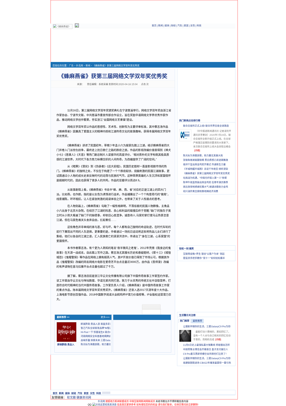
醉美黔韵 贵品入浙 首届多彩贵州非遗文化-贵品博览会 (108, 324)
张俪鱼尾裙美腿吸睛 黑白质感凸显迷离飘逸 (205, 160)
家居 (186, 25)
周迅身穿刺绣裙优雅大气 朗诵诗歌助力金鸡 (205, 187)
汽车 (179, 25)
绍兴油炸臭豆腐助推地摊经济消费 (200, 191)
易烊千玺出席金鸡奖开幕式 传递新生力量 (204, 164)
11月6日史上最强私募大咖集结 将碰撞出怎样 (206, 345)
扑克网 (79, 65)
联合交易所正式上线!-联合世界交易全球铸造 (206, 126)
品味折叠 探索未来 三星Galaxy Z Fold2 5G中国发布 (107, 340)
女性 (192, 25)
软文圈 (71, 397)
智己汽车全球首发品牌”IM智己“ (97, 328)
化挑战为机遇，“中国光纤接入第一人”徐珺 (205, 178)
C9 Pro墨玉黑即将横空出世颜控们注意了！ (205, 354)
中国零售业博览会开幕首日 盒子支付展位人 (205, 349)
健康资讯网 (83, 397)
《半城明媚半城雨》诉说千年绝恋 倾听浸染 (205, 169)
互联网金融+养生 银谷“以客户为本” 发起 (204, 254)
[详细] (197, 150)
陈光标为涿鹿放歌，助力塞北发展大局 (100, 344)
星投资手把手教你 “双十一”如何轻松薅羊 (204, 258)
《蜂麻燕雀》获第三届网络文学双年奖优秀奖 (206, 173)
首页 (154, 25)
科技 (199, 25)
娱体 (167, 25)
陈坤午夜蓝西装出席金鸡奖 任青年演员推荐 (205, 182)
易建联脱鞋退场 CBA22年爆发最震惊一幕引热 (207, 363)
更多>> (229, 120)
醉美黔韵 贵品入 (65, 344)
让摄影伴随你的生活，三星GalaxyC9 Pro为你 (207, 326)
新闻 (160, 25)
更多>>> (105, 317)
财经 (173, 25)
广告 (71, 65)
